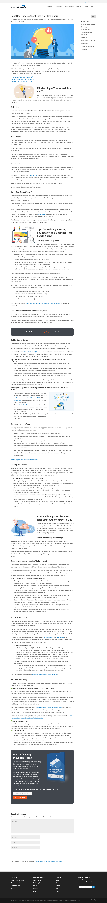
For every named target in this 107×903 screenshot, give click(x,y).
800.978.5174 (93, 2)
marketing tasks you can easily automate (44, 674)
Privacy (37, 900)
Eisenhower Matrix (49, 637)
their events (17, 400)
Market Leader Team (17, 19)
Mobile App (14, 888)
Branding (34, 19)
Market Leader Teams (16, 883)
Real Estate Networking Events (28, 405)
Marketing (56, 19)
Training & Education (87, 46)
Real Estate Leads (15, 885)
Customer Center (69, 6)
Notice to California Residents (52, 900)
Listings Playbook (46, 332)
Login (34, 891)
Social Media (62, 19)
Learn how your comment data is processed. (49, 861)
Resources (78, 6)
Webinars (84, 49)
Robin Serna (41, 214)
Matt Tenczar (34, 175)
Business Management (88, 24)
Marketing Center (38, 883)
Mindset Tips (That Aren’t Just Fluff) (22, 77)
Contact (58, 885)
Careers (58, 883)
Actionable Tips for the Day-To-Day (21, 81)
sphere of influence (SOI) (30, 352)
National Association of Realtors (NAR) (28, 398)
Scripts (35, 885)
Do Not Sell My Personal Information (70, 900)
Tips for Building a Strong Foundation (22, 79)
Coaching (36, 888)
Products (49, 6)
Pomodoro (60, 637)
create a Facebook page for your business (49, 707)
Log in (85, 2)
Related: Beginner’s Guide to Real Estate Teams (24, 460)
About (86, 6)
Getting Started (37, 880)
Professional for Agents (17, 880)
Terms (41, 900)
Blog (92, 6)
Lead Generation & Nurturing (45, 19)
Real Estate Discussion (88, 40)
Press (57, 891)
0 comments (20, 21)
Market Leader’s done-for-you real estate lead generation (42, 303)
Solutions (58, 6)
